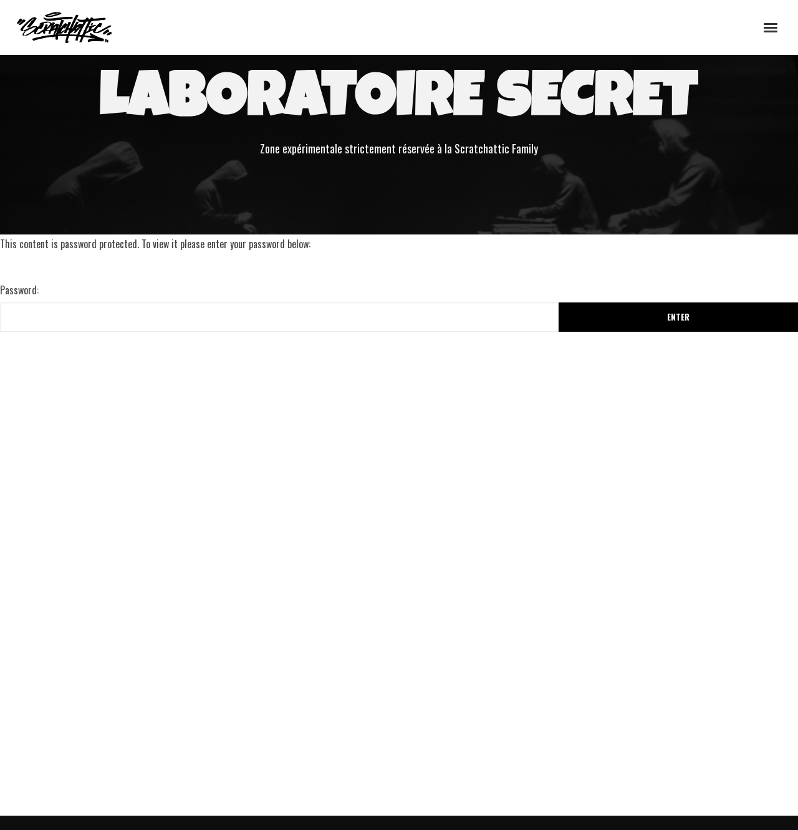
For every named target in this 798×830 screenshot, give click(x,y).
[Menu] (771, 27)
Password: (19, 289)
